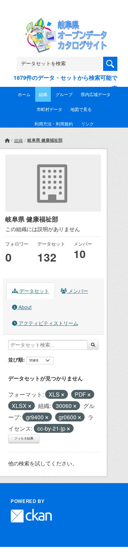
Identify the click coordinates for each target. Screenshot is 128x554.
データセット (33, 290)
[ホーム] (7, 140)
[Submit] (93, 345)
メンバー (77, 290)
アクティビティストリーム (47, 322)
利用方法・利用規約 (53, 124)
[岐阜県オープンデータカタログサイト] (64, 22)
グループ (64, 94)
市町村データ (49, 109)
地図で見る (81, 109)
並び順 (15, 359)
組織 (43, 94)
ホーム (24, 94)
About (24, 306)
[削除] (62, 395)
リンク (87, 124)
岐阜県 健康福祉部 (45, 140)
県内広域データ (96, 94)
